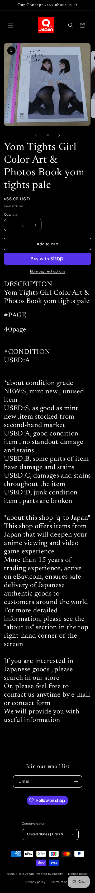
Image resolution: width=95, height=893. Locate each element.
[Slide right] (59, 135)
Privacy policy (35, 882)
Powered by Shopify (49, 873)
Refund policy (78, 873)
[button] (10, 25)
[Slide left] (36, 135)
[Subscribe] (76, 781)
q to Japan (26, 873)
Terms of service (63, 882)
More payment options (47, 271)
